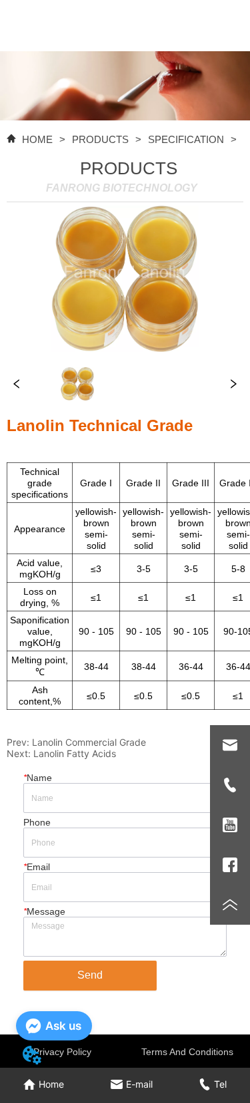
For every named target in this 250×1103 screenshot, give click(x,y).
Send (90, 975)
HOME (37, 139)
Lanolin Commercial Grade (89, 742)
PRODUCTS (100, 139)
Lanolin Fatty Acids (74, 753)
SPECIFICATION (186, 139)
